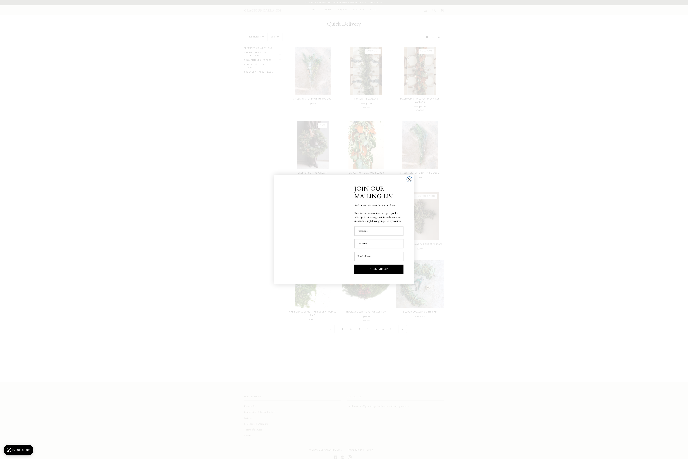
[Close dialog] (409, 179)
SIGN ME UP (379, 269)
